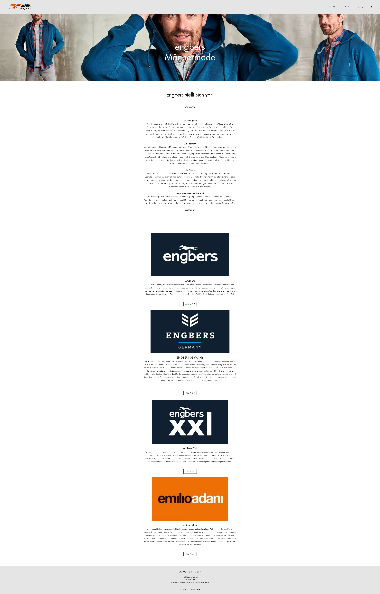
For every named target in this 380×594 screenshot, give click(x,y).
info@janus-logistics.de (190, 577)
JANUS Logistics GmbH (190, 571)
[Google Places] (371, 7)
